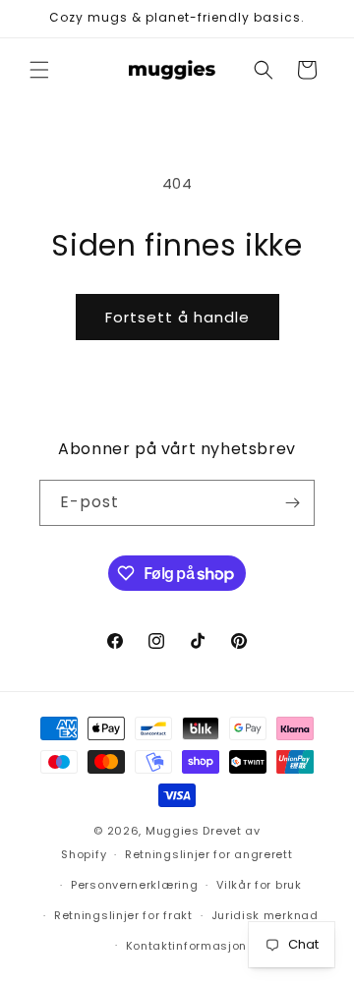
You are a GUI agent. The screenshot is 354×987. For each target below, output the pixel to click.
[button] (39, 69)
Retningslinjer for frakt (123, 915)
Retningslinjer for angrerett (209, 854)
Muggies (173, 831)
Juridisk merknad (265, 915)
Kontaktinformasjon (187, 946)
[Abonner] (292, 503)
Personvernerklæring (134, 885)
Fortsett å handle (177, 317)
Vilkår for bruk (259, 885)
